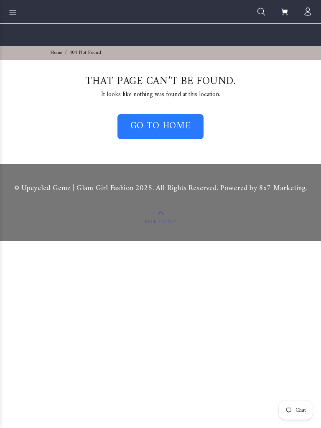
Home (56, 52)
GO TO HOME (160, 126)
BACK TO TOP (160, 222)
